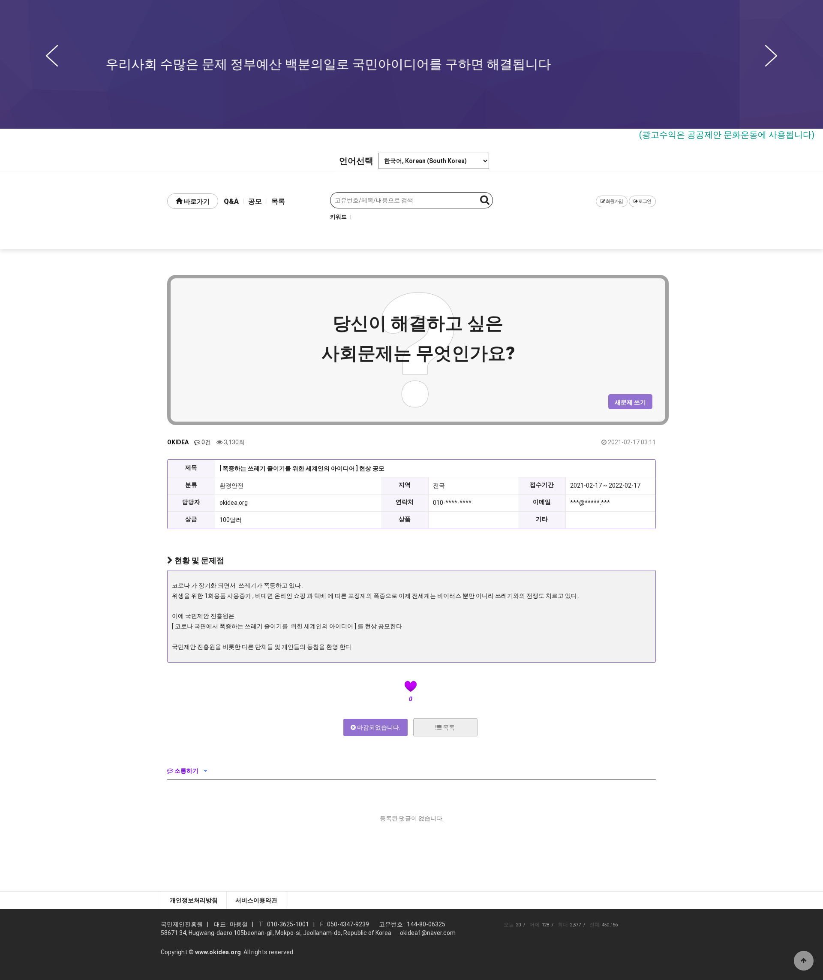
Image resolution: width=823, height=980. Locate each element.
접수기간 (542, 484)
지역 (405, 484)
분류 (191, 484)
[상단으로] (803, 960)
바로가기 (196, 201)
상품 (405, 519)
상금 (191, 519)
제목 (191, 467)
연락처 (405, 501)
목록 (278, 201)
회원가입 (614, 201)
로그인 (644, 201)
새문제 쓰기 (630, 402)
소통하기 (185, 770)
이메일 (542, 501)
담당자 (191, 501)
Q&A (231, 201)
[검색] (485, 200)
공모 (255, 201)
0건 (205, 442)
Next (771, 55)
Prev (52, 55)
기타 (542, 519)
